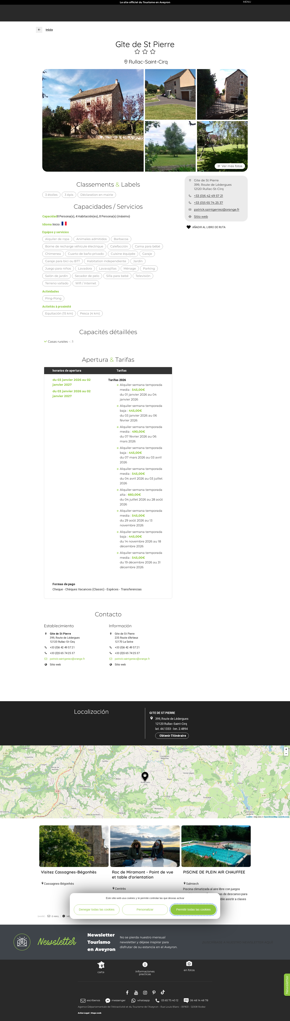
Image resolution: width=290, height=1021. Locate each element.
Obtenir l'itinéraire (172, 735)
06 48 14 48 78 (199, 1000)
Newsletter (287, 985)
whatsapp (143, 1000)
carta (101, 972)
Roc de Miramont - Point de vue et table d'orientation (142, 874)
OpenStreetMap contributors (276, 816)
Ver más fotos (232, 166)
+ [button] (286, 749)
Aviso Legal (83, 1013)
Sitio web (201, 216)
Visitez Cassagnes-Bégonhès (68, 871)
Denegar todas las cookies (96, 909)
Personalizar (145, 909)
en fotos (189, 970)
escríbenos (93, 1000)
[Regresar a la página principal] (39, 30)
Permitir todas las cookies (193, 909)
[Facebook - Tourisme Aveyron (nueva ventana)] (127, 992)
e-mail (55, 916)
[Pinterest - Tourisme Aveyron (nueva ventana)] (154, 992)
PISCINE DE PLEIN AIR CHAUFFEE (214, 871)
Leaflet (249, 816)
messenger (119, 1000)
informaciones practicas (145, 973)
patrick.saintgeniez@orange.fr (216, 209)
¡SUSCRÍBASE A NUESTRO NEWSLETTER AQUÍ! (237, 942)
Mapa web (96, 1013)
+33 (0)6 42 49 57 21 (208, 196)
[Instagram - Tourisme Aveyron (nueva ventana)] (145, 992)
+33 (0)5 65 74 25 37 (208, 203)
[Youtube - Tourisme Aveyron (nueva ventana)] (136, 992)
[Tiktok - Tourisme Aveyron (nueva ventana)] (163, 992)
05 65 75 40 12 (169, 1000)
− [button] (286, 753)
